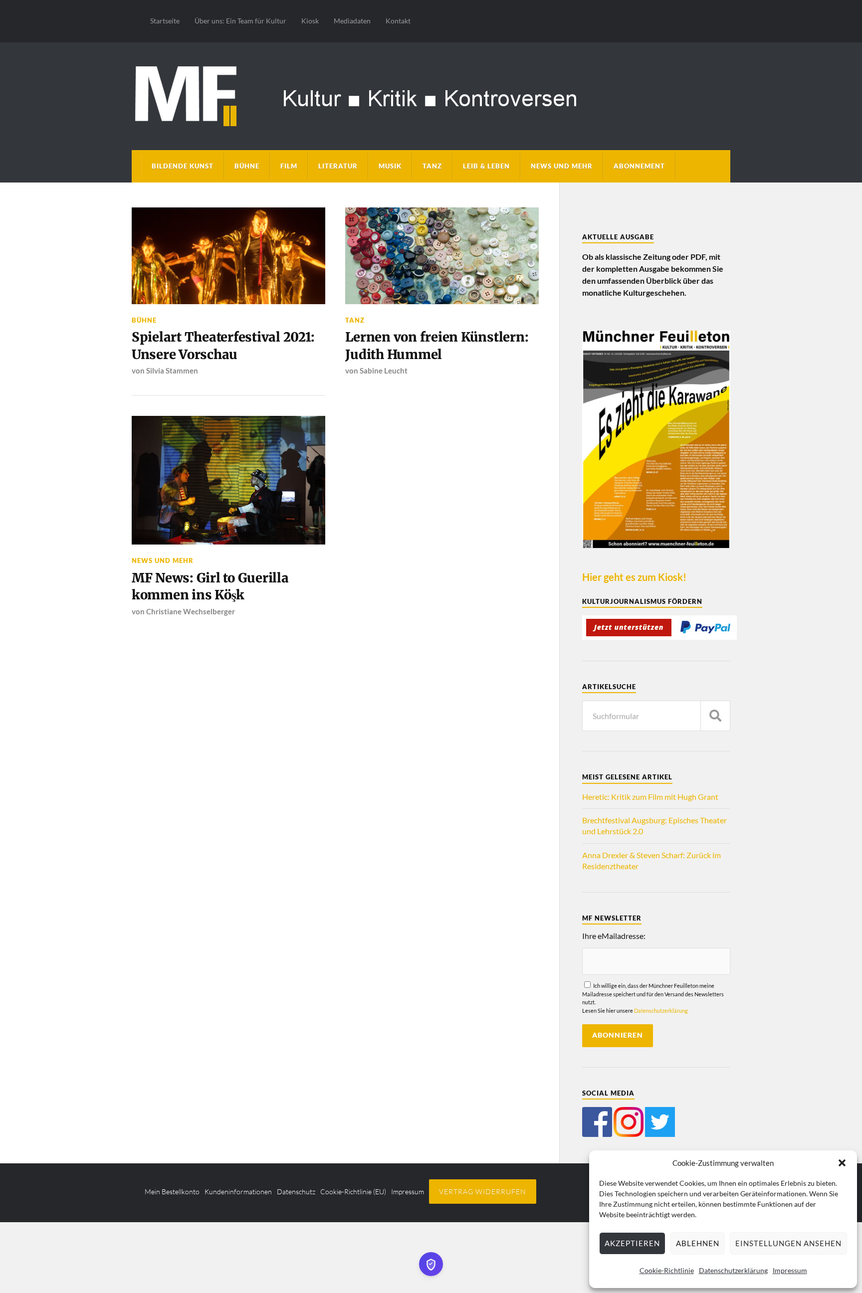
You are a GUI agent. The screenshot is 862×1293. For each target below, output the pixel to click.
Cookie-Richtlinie (667, 1270)
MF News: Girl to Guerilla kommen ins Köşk (210, 586)
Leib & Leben (486, 166)
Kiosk (310, 20)
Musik (390, 166)
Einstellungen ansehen (788, 1243)
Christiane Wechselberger (190, 611)
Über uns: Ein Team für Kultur (240, 20)
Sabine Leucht (384, 370)
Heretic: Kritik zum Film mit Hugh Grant (650, 796)
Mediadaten (352, 20)
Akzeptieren (632, 1243)
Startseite (165, 20)
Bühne (246, 166)
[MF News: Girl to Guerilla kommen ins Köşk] (228, 480)
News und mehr (562, 166)
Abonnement (639, 166)
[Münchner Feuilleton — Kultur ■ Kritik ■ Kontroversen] (431, 94)
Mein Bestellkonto (172, 1191)
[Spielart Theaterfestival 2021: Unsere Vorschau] (228, 255)
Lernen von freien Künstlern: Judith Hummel (436, 345)
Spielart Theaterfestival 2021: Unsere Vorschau (223, 345)
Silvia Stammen (172, 370)
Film (288, 166)
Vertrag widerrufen (482, 1191)
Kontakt (398, 20)
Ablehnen (697, 1243)
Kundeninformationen (238, 1191)
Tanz (432, 166)
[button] (842, 1163)
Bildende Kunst (183, 166)
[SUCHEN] (715, 716)
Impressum (790, 1270)
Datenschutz (296, 1191)
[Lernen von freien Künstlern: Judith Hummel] (442, 255)
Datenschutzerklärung (733, 1270)
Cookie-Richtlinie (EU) (353, 1191)
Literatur (338, 166)
